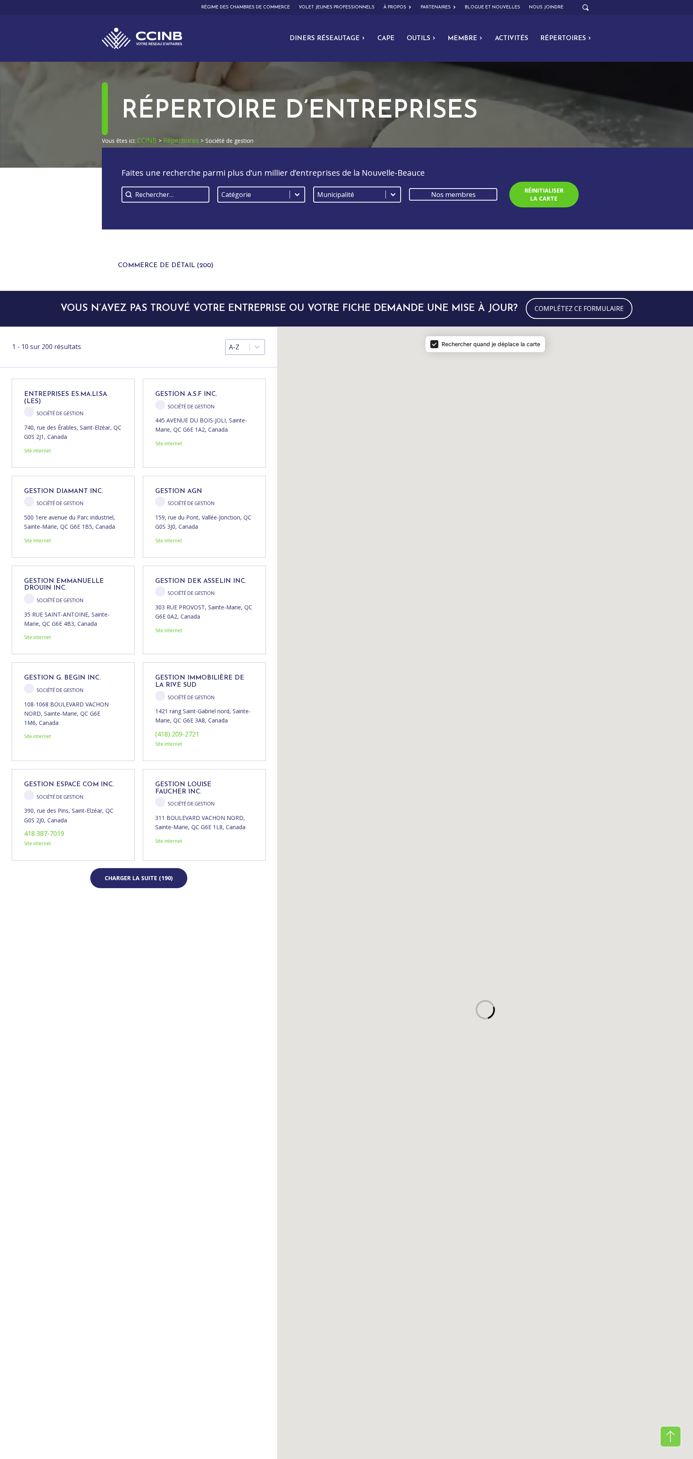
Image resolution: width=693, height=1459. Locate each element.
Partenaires (436, 7)
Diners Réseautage (325, 38)
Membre (462, 38)
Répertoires (563, 38)
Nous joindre (546, 7)
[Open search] (585, 7)
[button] (165, 260)
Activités (511, 38)
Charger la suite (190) (139, 878)
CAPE (386, 38)
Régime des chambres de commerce (245, 7)
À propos (394, 7)
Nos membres (453, 194)
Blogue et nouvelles (492, 7)
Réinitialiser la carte (544, 194)
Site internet (37, 450)
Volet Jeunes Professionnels (337, 7)
